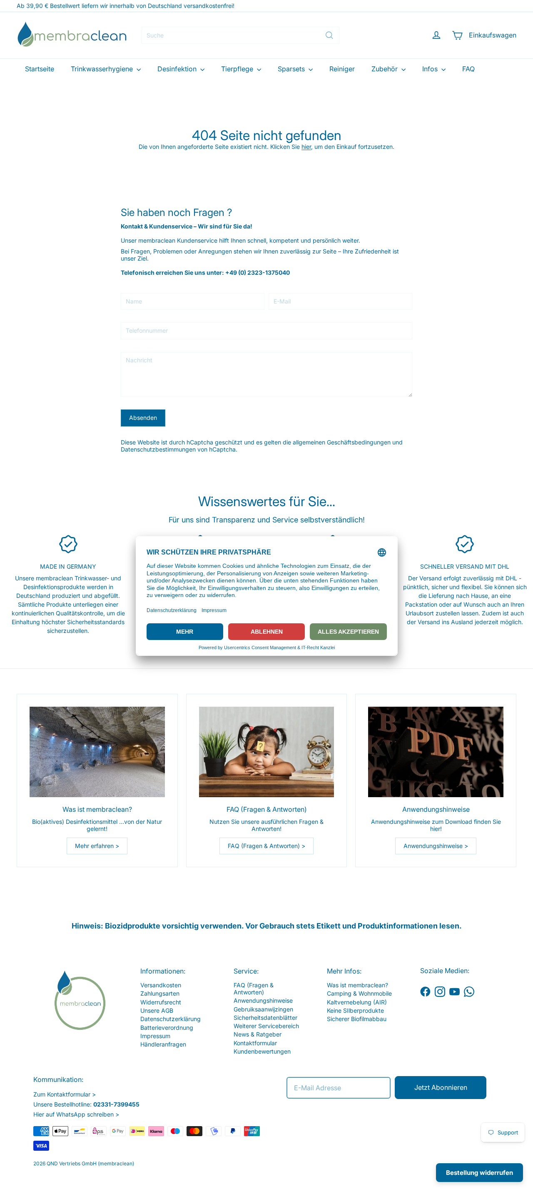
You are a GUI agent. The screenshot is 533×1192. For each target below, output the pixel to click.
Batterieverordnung (166, 1027)
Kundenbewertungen (262, 1051)
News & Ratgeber (257, 1034)
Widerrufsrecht (160, 1002)
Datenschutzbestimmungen (158, 449)
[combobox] (240, 35)
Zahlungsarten (159, 993)
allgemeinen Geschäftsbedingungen (342, 442)
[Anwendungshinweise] (435, 752)
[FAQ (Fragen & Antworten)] (266, 752)
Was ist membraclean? (357, 985)
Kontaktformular (255, 1042)
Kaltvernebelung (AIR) (357, 1002)
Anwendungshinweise (263, 1000)
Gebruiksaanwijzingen (263, 1009)
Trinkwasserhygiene (102, 69)
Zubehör (385, 69)
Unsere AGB (156, 1010)
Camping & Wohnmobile (359, 993)
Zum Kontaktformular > (64, 1094)
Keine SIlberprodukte (355, 1010)
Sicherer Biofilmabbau (356, 1018)
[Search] (329, 35)
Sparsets (292, 69)
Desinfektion (177, 69)
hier (306, 146)
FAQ (468, 69)
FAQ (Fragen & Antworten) (254, 988)
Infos (430, 69)
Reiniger (342, 69)
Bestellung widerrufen (479, 1173)
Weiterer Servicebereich (266, 1025)
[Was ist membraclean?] (97, 752)
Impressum (155, 1035)
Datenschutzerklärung (170, 1018)
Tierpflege (238, 69)
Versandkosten (160, 985)
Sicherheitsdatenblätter (265, 1017)
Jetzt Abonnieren (440, 1087)
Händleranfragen (163, 1044)
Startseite (39, 69)
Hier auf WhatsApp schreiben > (76, 1114)
